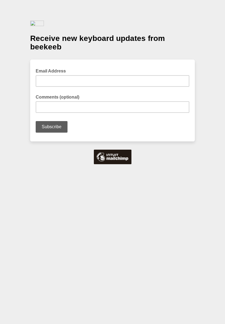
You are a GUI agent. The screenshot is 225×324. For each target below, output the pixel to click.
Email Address (52, 71)
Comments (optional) (57, 97)
